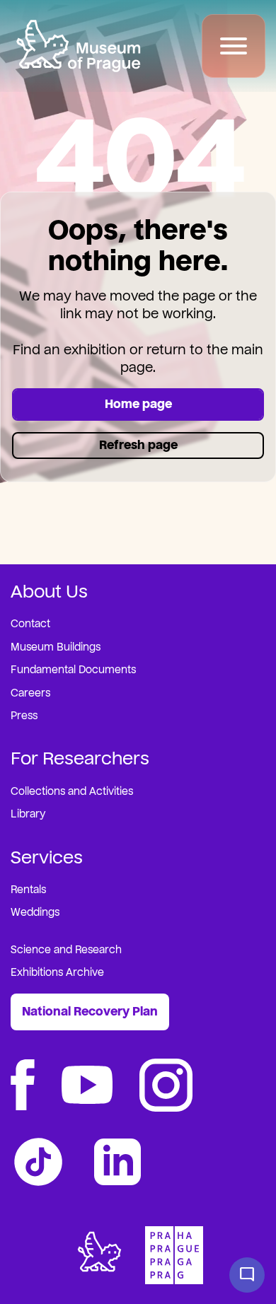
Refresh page (138, 445)
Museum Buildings (55, 647)
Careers (30, 693)
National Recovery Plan (90, 1011)
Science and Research (66, 950)
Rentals (28, 890)
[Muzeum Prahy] (78, 46)
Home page (138, 404)
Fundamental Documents (73, 670)
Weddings (35, 913)
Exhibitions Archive (57, 973)
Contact (30, 624)
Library (28, 814)
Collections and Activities (72, 792)
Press (24, 716)
